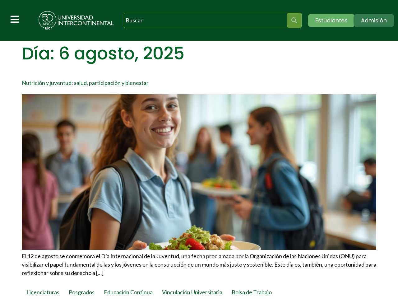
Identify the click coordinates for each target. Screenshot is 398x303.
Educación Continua (128, 292)
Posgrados (82, 292)
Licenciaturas (42, 292)
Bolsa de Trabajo (252, 292)
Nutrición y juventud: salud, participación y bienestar (85, 82)
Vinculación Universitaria (192, 292)
